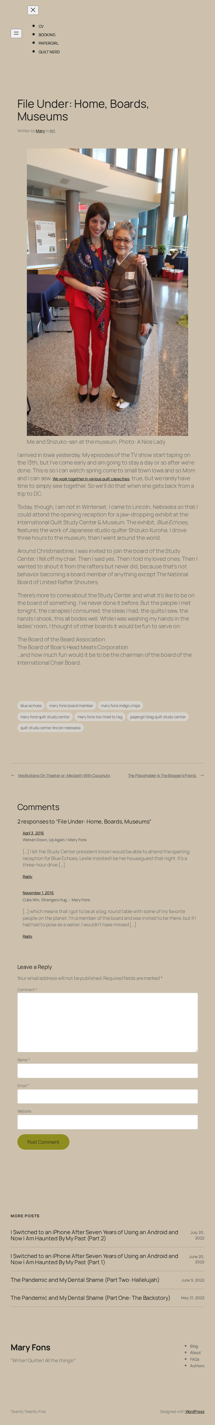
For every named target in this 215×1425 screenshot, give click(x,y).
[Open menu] (16, 33)
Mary (40, 130)
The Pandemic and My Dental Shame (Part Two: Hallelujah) (85, 1280)
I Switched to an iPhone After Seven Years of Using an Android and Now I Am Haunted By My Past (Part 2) (94, 1235)
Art (52, 130)
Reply (28, 876)
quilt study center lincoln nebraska (50, 727)
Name (23, 1059)
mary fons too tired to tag (100, 716)
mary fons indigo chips (120, 705)
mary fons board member (71, 705)
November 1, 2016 (38, 892)
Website (24, 1111)
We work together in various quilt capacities (91, 478)
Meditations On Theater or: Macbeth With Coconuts (64, 775)
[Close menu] (33, 10)
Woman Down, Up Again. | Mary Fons (55, 839)
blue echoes (31, 705)
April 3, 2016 (33, 833)
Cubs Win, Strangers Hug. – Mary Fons (56, 899)
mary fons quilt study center (45, 716)
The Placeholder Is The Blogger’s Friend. (162, 775)
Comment (27, 989)
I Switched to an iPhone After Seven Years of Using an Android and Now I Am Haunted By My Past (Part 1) (94, 1259)
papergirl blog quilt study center (158, 716)
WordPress (194, 1411)
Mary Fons (30, 1347)
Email (23, 1085)
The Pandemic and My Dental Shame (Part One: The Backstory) (90, 1298)
